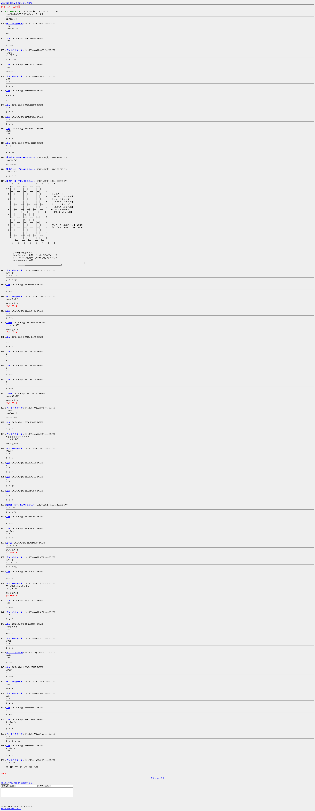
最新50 (29, 3)
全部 (18, 3)
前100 (20, 783)
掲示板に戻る (7, 783)
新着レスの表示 (157, 778)
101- (24, 3)
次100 (25, 783)
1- (21, 3)
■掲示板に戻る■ (8, 3)
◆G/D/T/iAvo (20, 157)
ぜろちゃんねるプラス (11, 809)
